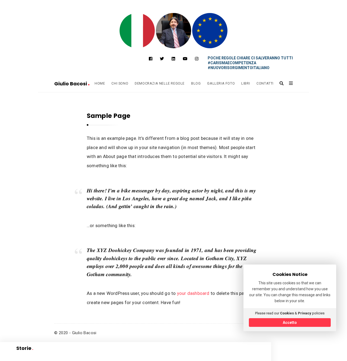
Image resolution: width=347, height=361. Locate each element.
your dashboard (193, 293)
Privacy (304, 313)
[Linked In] (173, 58)
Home (100, 83)
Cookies (287, 313)
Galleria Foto (221, 83)
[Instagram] (196, 58)
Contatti (265, 83)
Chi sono (119, 83)
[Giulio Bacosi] (137, 30)
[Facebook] (150, 58)
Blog (196, 83)
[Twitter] (162, 58)
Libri (245, 83)
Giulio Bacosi (71, 83)
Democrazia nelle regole (160, 83)
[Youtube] (185, 58)
